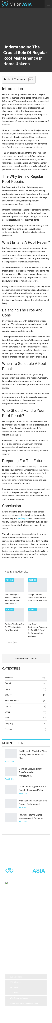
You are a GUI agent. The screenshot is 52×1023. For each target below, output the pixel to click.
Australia (34, 924)
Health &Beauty (12, 700)
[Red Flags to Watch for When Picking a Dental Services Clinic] (11, 753)
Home (7, 689)
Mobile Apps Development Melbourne (24, 1003)
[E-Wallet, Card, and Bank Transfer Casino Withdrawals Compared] (11, 771)
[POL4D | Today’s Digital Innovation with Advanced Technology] (11, 817)
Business (32, 609)
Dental (8, 683)
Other (7, 712)
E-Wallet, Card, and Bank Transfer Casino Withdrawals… (30, 772)
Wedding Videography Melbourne (20, 930)
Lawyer (8, 706)
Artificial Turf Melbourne (17, 908)
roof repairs (23, 518)
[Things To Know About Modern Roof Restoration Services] (37, 585)
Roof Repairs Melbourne (17, 952)
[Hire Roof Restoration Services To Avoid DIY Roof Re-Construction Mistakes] (37, 615)
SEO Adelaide (15, 982)
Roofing (9, 580)
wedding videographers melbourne (21, 936)
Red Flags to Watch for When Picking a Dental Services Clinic (33, 754)
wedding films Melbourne (17, 924)
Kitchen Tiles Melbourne (17, 947)
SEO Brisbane (15, 993)
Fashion (8, 729)
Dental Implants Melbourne (18, 919)
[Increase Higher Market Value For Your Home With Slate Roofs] (14, 585)
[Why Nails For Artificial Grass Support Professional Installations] (11, 803)
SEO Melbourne (16, 977)
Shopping (9, 723)
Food (7, 718)
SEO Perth (14, 988)
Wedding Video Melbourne (18, 913)
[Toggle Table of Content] (29, 79)
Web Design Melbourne (19, 998)
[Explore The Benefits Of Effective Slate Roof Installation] (14, 615)
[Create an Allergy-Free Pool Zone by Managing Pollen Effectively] (11, 789)
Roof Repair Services (16, 941)
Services (8, 695)
